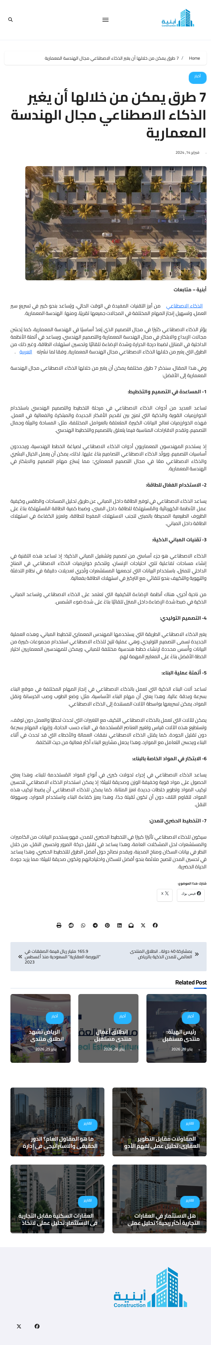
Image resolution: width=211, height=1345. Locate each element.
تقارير (190, 1123)
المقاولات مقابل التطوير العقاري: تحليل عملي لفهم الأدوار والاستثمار (160, 1145)
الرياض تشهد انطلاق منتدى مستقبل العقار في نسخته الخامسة (42, 1042)
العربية (26, 351)
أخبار (198, 76)
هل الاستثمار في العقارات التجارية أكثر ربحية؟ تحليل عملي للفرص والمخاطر (163, 1222)
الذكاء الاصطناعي (184, 305)
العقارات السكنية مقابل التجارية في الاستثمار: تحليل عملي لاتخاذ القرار (58, 1222)
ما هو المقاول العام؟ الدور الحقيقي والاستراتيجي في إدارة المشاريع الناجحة (60, 1145)
